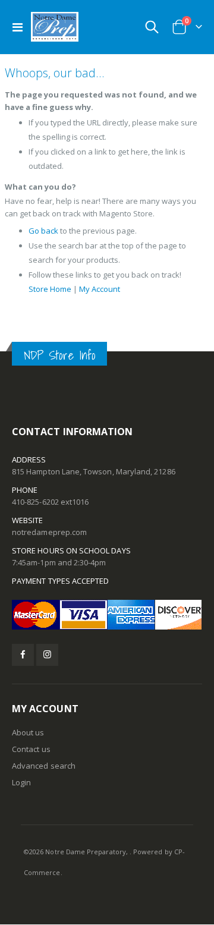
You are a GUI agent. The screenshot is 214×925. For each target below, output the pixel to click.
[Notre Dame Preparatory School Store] (54, 27)
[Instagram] (47, 655)
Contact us (31, 749)
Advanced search (43, 765)
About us (28, 732)
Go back (43, 230)
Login (21, 782)
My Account (99, 289)
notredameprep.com (49, 532)
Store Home (50, 289)
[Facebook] (23, 655)
